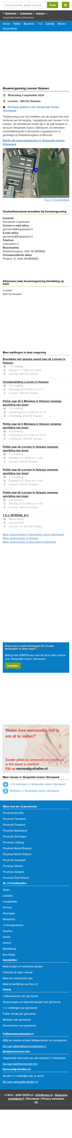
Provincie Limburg (13, 842)
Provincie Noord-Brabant (17, 848)
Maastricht (9, 919)
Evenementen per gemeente (19, 1025)
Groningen (9, 913)
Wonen (62, 23)
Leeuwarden (10, 901)
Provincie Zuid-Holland (16, 877)
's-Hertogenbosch (13, 925)
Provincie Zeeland (13, 872)
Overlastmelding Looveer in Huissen (26, 382)
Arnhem (7, 907)
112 (40, 23)
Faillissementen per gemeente (20, 996)
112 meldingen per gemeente (20, 1008)
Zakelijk (49, 23)
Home (6, 23)
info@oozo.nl (43, 1095)
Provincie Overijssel (14, 860)
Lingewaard (26, 13)
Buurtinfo (29, 23)
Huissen (40, 13)
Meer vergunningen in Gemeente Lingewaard (29, 542)
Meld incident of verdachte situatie (23, 966)
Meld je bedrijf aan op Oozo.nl (20, 984)
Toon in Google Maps (56, 200)
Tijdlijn (16, 23)
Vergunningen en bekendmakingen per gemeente (32, 1002)
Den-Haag (9, 954)
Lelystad (8, 895)
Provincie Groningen (15, 836)
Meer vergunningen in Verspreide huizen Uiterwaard (33, 534)
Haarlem (8, 931)
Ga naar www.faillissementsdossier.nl (24, 1046)
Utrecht (7, 943)
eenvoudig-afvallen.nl (32, 768)
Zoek (52, 5)
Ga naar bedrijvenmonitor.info (20, 1064)
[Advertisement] (36, 62)
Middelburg (9, 948)
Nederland (10, 13)
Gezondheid (10, 28)
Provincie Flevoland (14, 819)
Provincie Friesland (14, 824)
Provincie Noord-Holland (17, 854)
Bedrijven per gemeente (17, 1019)
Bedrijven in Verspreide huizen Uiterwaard (34, 791)
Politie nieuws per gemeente (19, 1013)
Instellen (12, 665)
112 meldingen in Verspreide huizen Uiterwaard (37, 784)
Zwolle (6, 937)
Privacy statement (53, 1098)
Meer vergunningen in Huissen (21, 538)
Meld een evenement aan (18, 978)
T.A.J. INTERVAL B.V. (16, 515)
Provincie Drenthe (13, 813)
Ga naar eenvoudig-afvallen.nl (20, 1081)
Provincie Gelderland (15, 830)
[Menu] (65, 5)
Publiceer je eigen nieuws (17, 972)
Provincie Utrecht (13, 866)
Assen (6, 889)
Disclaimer (33, 1098)
